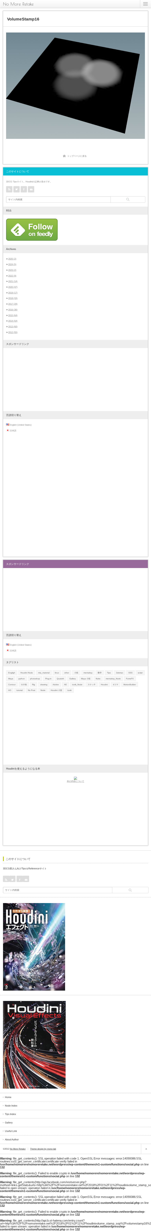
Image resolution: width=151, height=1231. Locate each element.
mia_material (44, 673)
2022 (12, 276)
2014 (12, 321)
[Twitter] (16, 189)
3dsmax (119, 673)
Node (43, 690)
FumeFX (130, 679)
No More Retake (18, 3)
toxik (69, 690)
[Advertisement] (75, 379)
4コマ (115, 684)
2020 (12, 287)
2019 (12, 293)
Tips (109, 673)
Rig (33, 684)
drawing (43, 684)
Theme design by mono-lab (43, 1149)
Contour (12, 684)
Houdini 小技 (56, 690)
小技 (76, 673)
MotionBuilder (129, 684)
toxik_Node (77, 684)
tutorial (20, 690)
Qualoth (60, 679)
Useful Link (11, 1131)
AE (65, 684)
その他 (24, 684)
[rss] (9, 189)
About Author (12, 1139)
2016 (12, 309)
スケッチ (92, 684)
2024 (12, 264)
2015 (12, 315)
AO (9, 690)
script (140, 673)
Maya (10, 679)
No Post (31, 690)
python (21, 679)
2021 (12, 281)
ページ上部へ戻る (146, 1149)
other (66, 673)
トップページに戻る (77, 156)
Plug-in (48, 679)
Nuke (98, 679)
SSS (130, 673)
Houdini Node (26, 673)
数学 (100, 673)
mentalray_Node (113, 679)
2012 (12, 332)
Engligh (11, 673)
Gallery (72, 679)
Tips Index (10, 1114)
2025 (12, 259)
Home (8, 1097)
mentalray (88, 673)
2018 (12, 298)
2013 (12, 326)
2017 (12, 304)
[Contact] (31, 189)
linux (57, 673)
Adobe (56, 684)
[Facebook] (24, 189)
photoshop (35, 679)
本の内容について (75, 781)
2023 (12, 270)
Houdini (104, 684)
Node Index (11, 1105)
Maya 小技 (85, 679)
